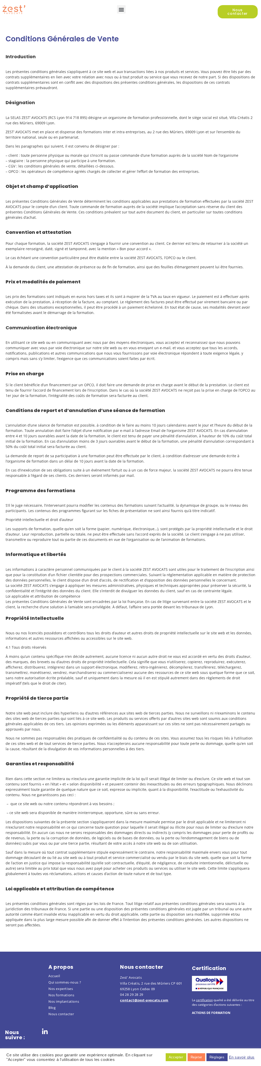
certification (204, 1000)
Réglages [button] (217, 1057)
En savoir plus (242, 1057)
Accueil (54, 976)
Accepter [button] (176, 1057)
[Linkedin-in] (44, 1031)
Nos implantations (63, 1001)
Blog (52, 1007)
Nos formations (61, 995)
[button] (121, 9)
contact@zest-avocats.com (144, 1000)
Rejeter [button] (196, 1057)
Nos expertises (60, 988)
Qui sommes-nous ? (64, 982)
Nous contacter (61, 1014)
